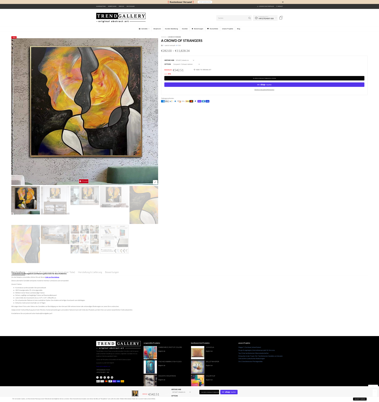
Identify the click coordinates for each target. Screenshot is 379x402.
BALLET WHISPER (212, 361)
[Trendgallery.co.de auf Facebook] (97, 377)
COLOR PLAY (210, 376)
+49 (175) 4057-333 (266, 18)
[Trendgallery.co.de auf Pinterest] (105, 377)
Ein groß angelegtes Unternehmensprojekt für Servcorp (256, 350)
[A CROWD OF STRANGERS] (55, 200)
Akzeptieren (360, 399)
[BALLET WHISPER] (197, 367)
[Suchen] (249, 18)
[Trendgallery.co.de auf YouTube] (112, 377)
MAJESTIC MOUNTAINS (167, 376)
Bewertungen (112, 6)
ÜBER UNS (121, 6)
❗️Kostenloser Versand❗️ (181, 2)
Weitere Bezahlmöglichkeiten (264, 90)
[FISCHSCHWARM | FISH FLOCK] (150, 367)
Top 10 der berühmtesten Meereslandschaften (253, 353)
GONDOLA (210, 347)
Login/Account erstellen (266, 6)
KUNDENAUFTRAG (101, 6)
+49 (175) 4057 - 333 (102, 372)
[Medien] (155, 182)
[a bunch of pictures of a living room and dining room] (84, 239)
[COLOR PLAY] (197, 381)
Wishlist (280, 6)
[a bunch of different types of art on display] (114, 239)
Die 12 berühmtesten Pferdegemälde (250, 361)
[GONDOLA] (197, 352)
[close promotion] (282, 2)
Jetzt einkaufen (205, 2)
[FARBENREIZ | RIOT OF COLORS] (150, 352)
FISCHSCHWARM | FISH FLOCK (170, 361)
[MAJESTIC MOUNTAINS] (150, 381)
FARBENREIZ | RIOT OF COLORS (170, 347)
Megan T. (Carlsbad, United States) (249, 347)
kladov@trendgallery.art (103, 366)
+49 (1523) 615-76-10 (103, 370)
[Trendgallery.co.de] (121, 18)
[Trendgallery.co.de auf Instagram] (108, 377)
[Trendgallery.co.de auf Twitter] (101, 377)
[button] (12, 111)
